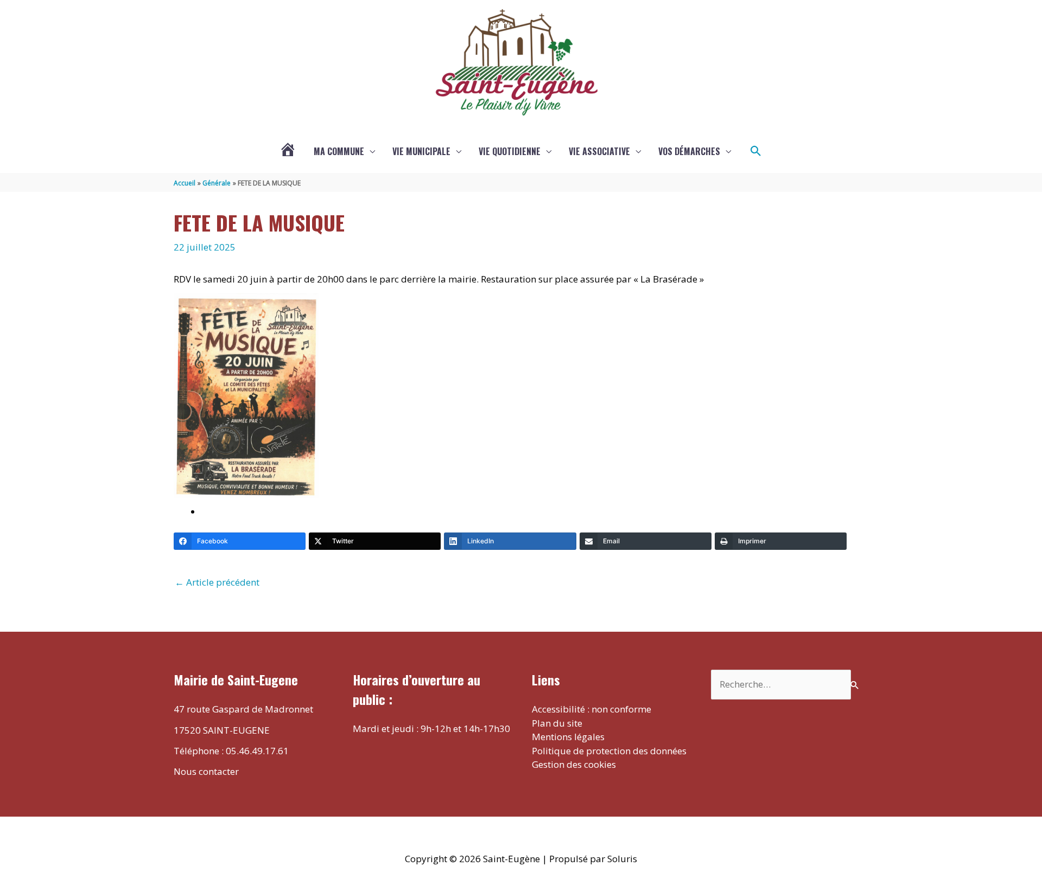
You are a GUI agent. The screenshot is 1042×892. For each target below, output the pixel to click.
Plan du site (557, 723)
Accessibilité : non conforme (591, 709)
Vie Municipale (421, 151)
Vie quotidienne (510, 151)
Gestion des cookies (574, 764)
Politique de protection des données (609, 751)
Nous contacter (206, 771)
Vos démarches (689, 151)
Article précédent (217, 582)
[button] (756, 151)
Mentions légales (568, 736)
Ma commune (339, 151)
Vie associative (599, 151)
